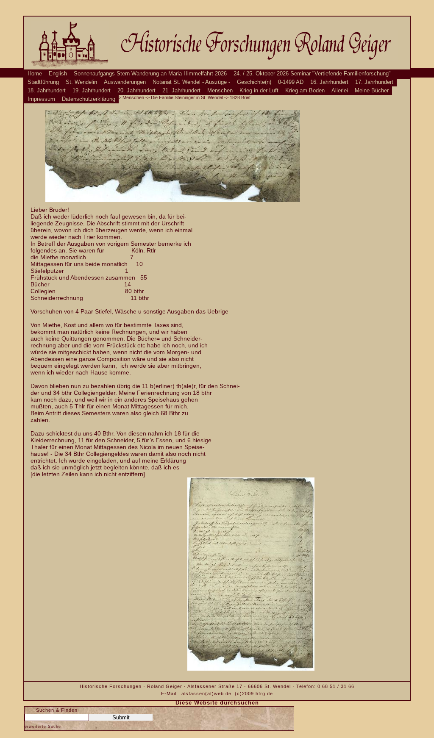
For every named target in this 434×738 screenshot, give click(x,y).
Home (35, 74)
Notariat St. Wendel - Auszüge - (191, 82)
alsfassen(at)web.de (206, 693)
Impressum (41, 99)
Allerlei (339, 91)
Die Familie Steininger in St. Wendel (187, 97)
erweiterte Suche (43, 726)
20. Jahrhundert (136, 91)
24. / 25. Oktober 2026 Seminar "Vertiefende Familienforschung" (312, 74)
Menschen (220, 91)
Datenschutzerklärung (88, 99)
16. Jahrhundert (329, 82)
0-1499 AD (290, 82)
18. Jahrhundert (47, 91)
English (58, 74)
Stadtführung (43, 82)
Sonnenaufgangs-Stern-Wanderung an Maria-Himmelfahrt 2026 (150, 74)
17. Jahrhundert (374, 82)
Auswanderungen (125, 82)
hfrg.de (264, 693)
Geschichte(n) (254, 82)
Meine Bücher (372, 91)
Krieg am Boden (305, 91)
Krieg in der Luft (258, 91)
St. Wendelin (81, 82)
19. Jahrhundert (91, 91)
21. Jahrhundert (181, 91)
